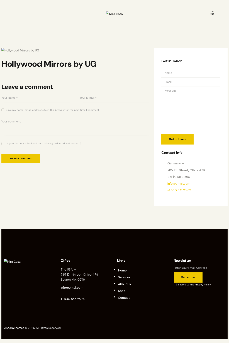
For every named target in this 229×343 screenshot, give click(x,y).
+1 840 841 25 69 (179, 190)
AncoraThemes (14, 328)
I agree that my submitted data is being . (43, 143)
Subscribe (188, 277)
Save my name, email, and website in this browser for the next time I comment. (53, 110)
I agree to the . (194, 284)
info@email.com (178, 184)
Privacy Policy (203, 284)
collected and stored (66, 143)
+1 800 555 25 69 (73, 299)
